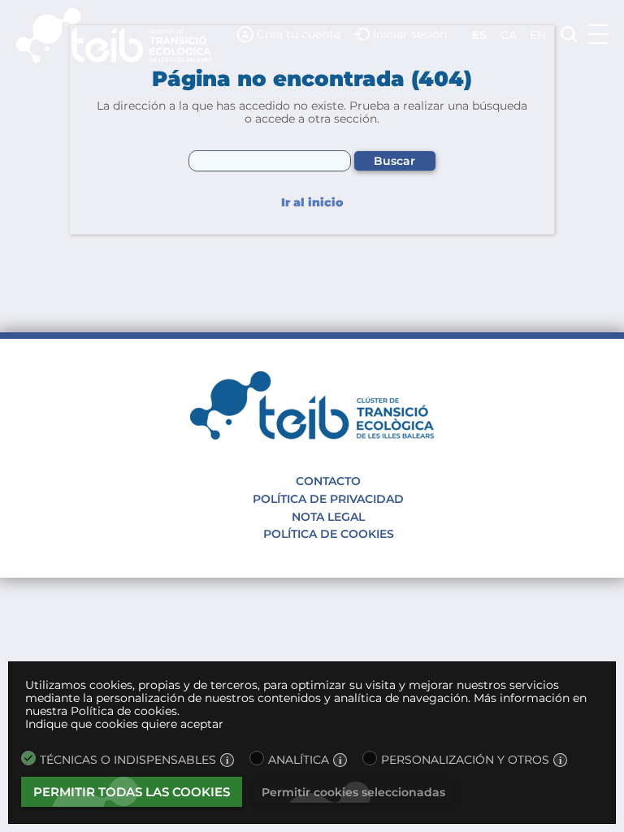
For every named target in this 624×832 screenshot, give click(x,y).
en (538, 35)
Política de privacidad (328, 499)
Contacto (328, 481)
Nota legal (328, 516)
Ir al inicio (312, 203)
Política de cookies (328, 533)
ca (508, 35)
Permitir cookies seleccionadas (353, 792)
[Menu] (598, 34)
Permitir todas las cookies (131, 792)
